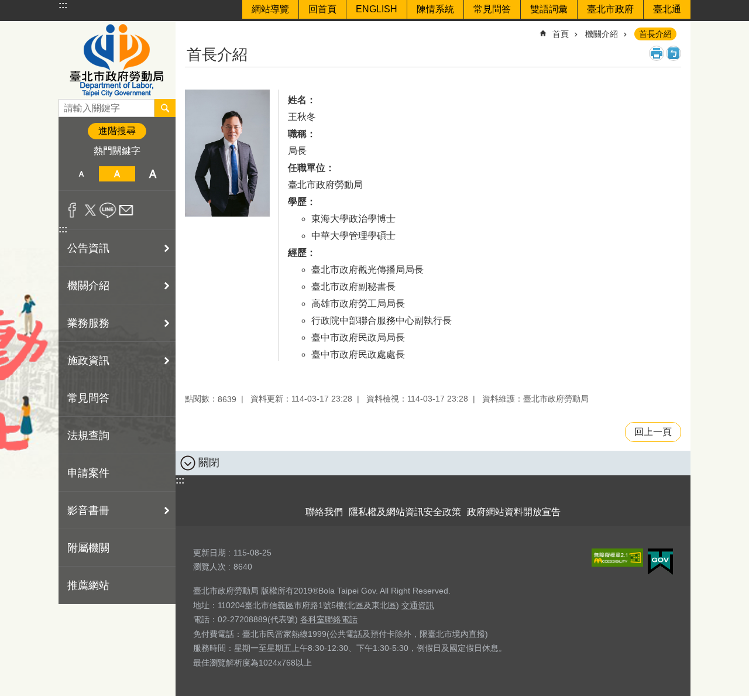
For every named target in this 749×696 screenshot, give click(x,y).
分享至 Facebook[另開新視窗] (72, 210)
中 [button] (117, 173)
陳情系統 (435, 9)
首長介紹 (655, 34)
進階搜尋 (117, 131)
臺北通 (667, 9)
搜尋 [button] (165, 107)
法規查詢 (88, 435)
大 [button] (153, 173)
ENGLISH (376, 9)
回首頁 (322, 9)
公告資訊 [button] (88, 248)
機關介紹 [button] (88, 286)
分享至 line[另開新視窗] (108, 210)
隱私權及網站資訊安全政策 (405, 512)
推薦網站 (88, 585)
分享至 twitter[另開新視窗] (90, 210)
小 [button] (81, 173)
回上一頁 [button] (653, 432)
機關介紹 (601, 34)
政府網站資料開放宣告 (514, 512)
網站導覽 (270, 9)
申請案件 (88, 473)
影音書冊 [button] (88, 510)
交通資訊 (417, 605)
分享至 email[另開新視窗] (126, 210)
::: (63, 5)
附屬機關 (88, 548)
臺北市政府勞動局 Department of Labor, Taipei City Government (117, 60)
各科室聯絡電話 (329, 619)
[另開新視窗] (617, 557)
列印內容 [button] (656, 53)
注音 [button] (673, 53)
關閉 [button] (208, 462)
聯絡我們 (324, 512)
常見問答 (492, 9)
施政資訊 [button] (88, 360)
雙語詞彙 (549, 9)
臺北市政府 (610, 9)
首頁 (560, 34)
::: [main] (192, 29)
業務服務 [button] (88, 323)
